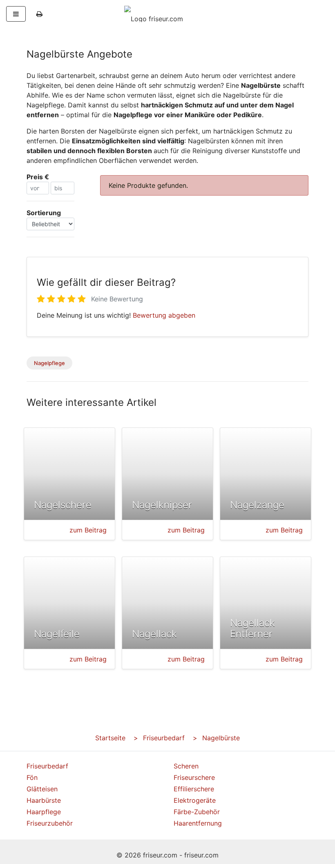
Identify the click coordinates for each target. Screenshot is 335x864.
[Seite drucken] (39, 14)
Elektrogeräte (195, 800)
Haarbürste (44, 800)
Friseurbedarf (164, 738)
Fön (32, 777)
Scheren (186, 766)
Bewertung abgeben (164, 315)
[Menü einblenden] (16, 14)
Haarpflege (44, 812)
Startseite (110, 738)
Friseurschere (194, 777)
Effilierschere (194, 789)
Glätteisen (42, 789)
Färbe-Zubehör (197, 812)
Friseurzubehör (50, 823)
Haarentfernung (198, 823)
